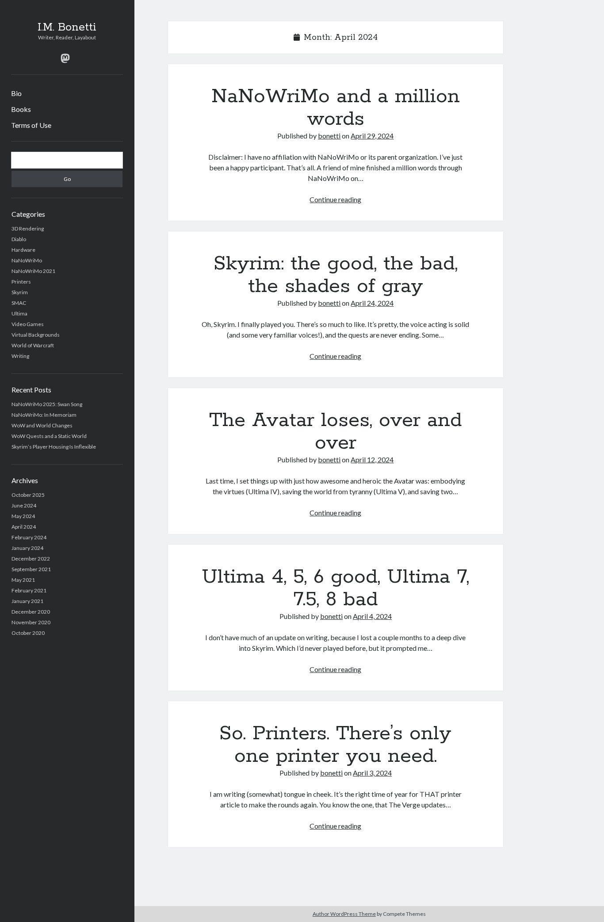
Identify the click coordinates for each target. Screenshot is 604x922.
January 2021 (27, 601)
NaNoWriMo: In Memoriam (43, 414)
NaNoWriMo (26, 260)
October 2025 (28, 495)
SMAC (18, 303)
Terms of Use (31, 125)
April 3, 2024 (372, 772)
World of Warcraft (32, 345)
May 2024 (23, 516)
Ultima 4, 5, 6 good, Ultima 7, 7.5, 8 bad (335, 588)
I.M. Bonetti (67, 27)
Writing (20, 356)
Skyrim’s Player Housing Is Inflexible (53, 446)
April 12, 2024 (372, 459)
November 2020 (30, 622)
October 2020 (28, 633)
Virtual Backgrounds (35, 334)
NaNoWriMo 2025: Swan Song (46, 404)
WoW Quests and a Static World (49, 436)
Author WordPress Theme (344, 913)
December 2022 (30, 558)
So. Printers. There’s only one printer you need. (335, 745)
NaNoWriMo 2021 (33, 271)
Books (21, 109)
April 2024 (23, 526)
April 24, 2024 (372, 303)
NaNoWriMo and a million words (335, 108)
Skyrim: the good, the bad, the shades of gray (336, 275)
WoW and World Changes (42, 425)
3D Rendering (27, 228)
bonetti (329, 135)
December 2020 (30, 611)
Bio (16, 93)
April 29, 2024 (372, 135)
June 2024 (23, 505)
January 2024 (27, 548)
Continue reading (335, 199)
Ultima (19, 313)
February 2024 (28, 537)
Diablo (18, 239)
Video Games (27, 324)
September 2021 (31, 569)
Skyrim (19, 292)
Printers (21, 281)
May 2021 (23, 579)
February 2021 (28, 590)
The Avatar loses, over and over (335, 431)
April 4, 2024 (372, 616)
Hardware (23, 249)
